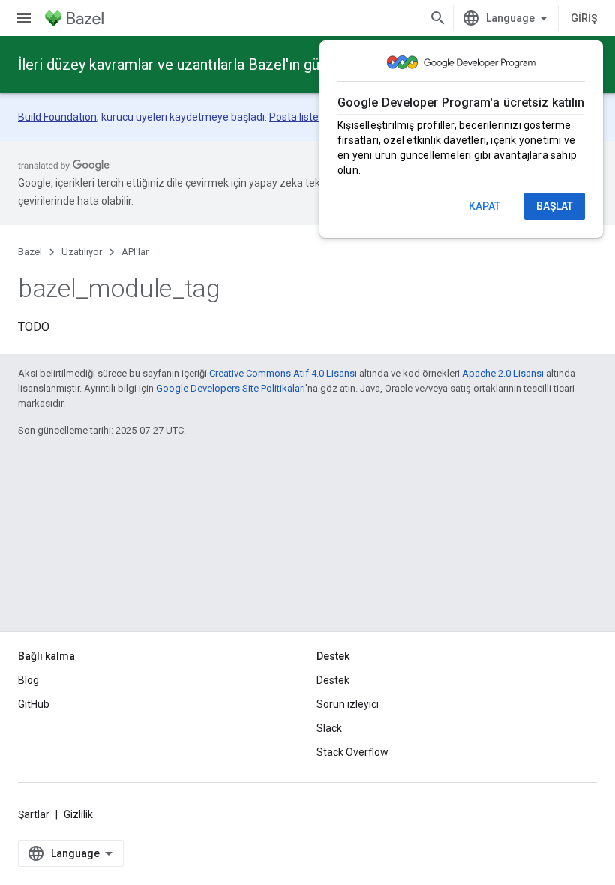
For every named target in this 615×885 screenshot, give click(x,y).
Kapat (484, 206)
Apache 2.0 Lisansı (503, 373)
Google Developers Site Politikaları (230, 388)
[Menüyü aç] (24, 18)
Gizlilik (78, 814)
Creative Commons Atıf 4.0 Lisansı (283, 373)
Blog (28, 680)
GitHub (34, 704)
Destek (333, 680)
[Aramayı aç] (438, 18)
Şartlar (34, 814)
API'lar (135, 251)
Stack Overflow (352, 752)
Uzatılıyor (82, 251)
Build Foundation (57, 117)
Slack (329, 728)
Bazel (30, 251)
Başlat (554, 206)
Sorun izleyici (347, 704)
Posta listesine (303, 117)
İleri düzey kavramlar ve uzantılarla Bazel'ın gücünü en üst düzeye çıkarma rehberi (284, 65)
